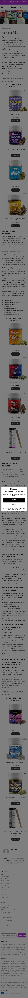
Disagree (13, 504)
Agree (13, 499)
